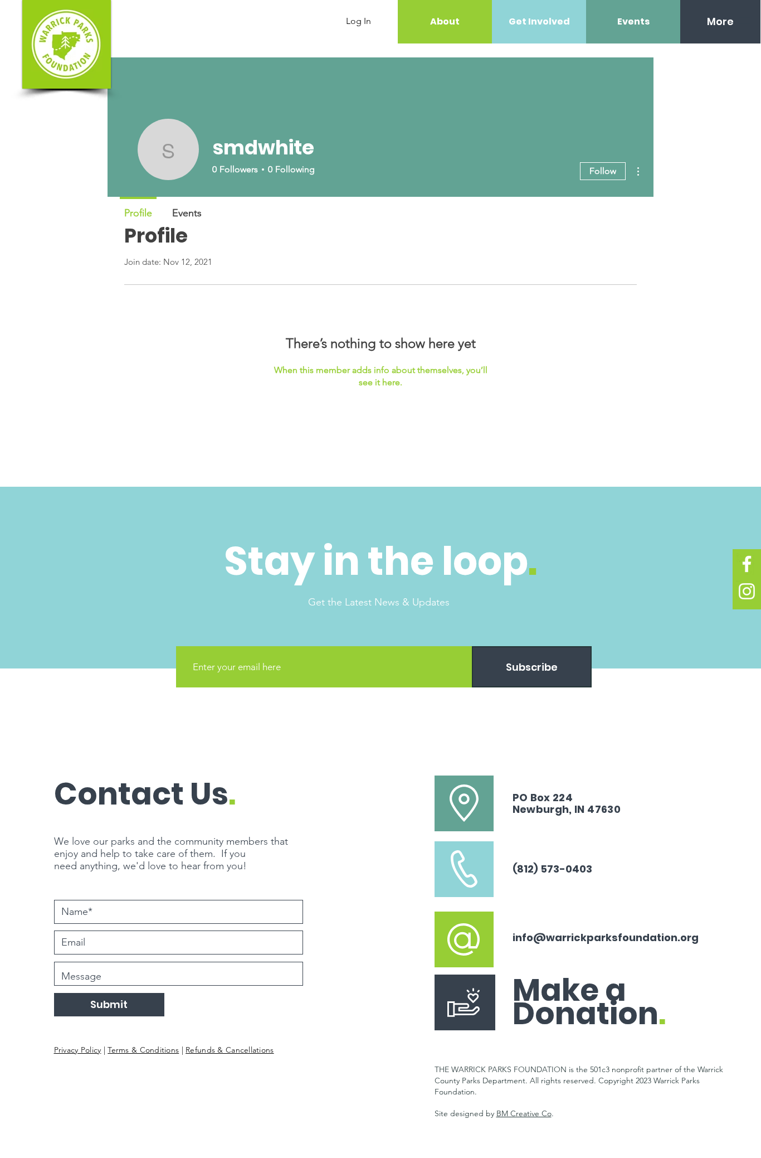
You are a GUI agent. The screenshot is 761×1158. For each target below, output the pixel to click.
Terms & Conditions (143, 1050)
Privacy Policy (77, 1050)
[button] (744, 21)
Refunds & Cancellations (230, 1050)
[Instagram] (747, 591)
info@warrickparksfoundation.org (606, 937)
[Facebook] (747, 564)
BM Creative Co (524, 1113)
